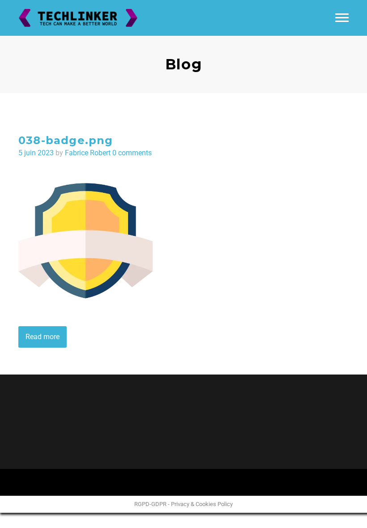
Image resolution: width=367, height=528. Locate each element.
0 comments (132, 153)
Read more (43, 336)
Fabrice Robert (88, 153)
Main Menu (342, 18)
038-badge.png (65, 140)
